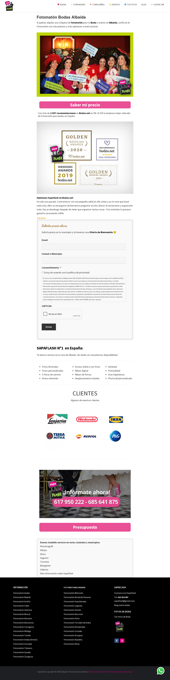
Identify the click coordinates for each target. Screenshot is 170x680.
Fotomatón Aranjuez (73, 635)
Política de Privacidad (97, 671)
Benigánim (45, 565)
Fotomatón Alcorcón (73, 614)
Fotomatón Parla (72, 618)
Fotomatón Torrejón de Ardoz (77, 622)
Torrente (44, 561)
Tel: (121, 597)
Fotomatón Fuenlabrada (75, 601)
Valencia (44, 569)
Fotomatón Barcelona (23, 622)
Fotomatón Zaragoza (23, 656)
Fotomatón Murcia (21, 614)
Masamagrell (46, 546)
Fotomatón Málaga (22, 631)
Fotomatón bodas (21, 593)
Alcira (43, 554)
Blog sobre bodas (122, 605)
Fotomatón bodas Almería (25, 639)
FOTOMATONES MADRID (74, 587)
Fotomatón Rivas (72, 644)
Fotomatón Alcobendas (74, 627)
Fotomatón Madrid (21, 597)
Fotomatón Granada (22, 644)
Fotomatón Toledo (22, 635)
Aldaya (43, 550)
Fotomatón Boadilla (73, 639)
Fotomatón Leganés (73, 605)
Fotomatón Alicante (22, 618)
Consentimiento (51, 267)
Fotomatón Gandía (22, 652)
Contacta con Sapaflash (125, 593)
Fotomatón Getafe (72, 610)
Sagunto (44, 557)
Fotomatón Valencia (22, 610)
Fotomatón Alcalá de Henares (77, 597)
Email (45, 240)
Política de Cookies (115, 671)
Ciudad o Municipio (52, 253)
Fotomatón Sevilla (21, 601)
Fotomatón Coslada (73, 631)
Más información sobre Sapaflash (56, 573)
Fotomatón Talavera (22, 648)
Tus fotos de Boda (122, 616)
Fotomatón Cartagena (23, 627)
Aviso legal (128, 671)
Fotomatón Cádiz (21, 605)
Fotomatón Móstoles (73, 593)
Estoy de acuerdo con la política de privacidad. (67, 272)
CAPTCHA (47, 306)
